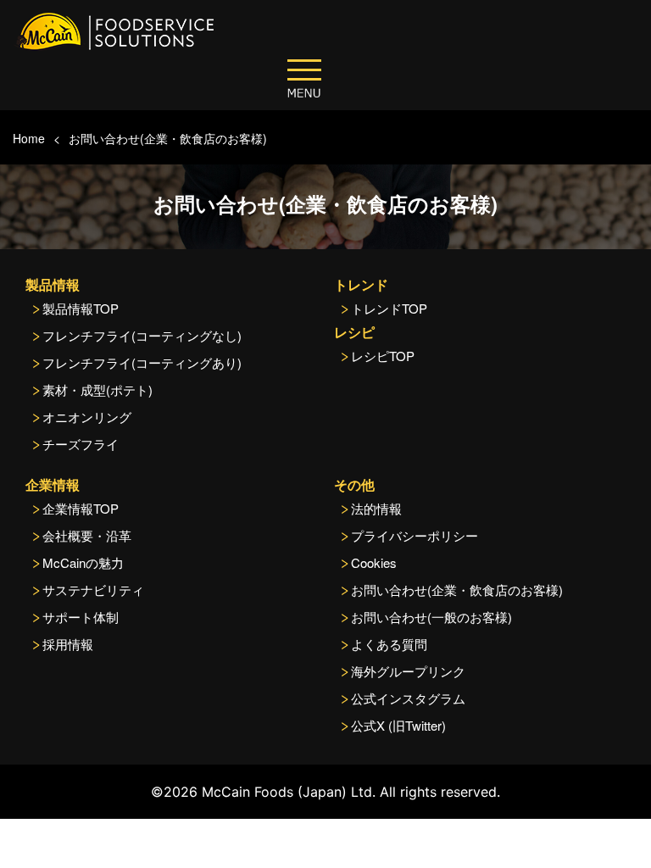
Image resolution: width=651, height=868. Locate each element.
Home (29, 138)
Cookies (374, 562)
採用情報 (67, 644)
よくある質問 (389, 644)
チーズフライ (80, 444)
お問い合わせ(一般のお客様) (431, 617)
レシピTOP (383, 355)
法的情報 (376, 508)
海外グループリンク (408, 671)
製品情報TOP (80, 308)
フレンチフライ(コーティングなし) (142, 335)
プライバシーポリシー (414, 535)
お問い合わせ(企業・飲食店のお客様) (168, 138)
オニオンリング (86, 417)
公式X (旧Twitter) (398, 725)
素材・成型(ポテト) (97, 389)
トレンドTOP (389, 308)
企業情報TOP (80, 508)
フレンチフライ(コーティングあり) (142, 362)
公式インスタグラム (408, 698)
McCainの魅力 (83, 562)
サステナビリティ (93, 589)
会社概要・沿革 (86, 535)
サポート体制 (80, 617)
